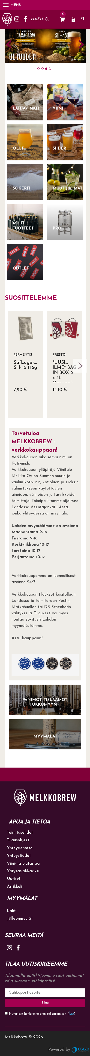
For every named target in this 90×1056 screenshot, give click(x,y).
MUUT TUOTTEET (23, 225)
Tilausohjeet (18, 840)
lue (71, 1014)
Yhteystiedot (19, 856)
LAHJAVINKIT (26, 108)
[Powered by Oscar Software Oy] (81, 1050)
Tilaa (45, 1002)
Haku (37, 19)
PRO (57, 228)
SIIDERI (60, 148)
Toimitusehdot (20, 833)
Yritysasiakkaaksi (23, 871)
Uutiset (14, 879)
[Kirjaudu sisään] (73, 19)
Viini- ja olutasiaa (23, 864)
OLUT (18, 148)
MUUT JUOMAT (67, 188)
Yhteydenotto (20, 848)
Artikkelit (15, 887)
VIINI (58, 108)
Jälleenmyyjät (20, 919)
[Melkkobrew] (7, 19)
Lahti (12, 911)
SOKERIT (21, 188)
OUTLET (21, 268)
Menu (16, 5)
